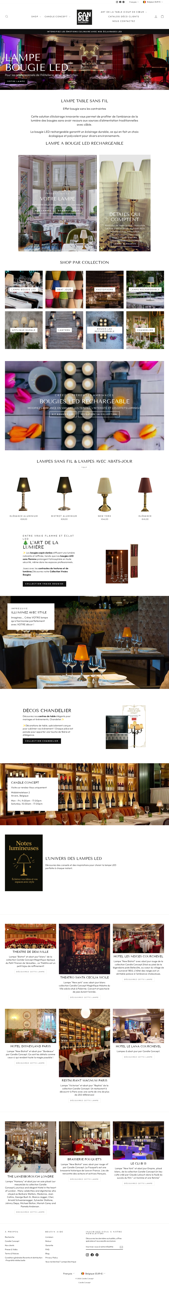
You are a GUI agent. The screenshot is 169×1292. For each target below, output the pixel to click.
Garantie (49, 1245)
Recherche (9, 1237)
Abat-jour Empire (125, 237)
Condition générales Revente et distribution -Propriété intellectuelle (23, 1258)
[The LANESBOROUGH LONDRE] (30, 1147)
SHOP (35, 16)
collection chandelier (41, 741)
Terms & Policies (12, 1253)
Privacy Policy (51, 1257)
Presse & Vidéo (11, 1249)
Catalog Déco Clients (123, 16)
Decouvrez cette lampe (30, 1212)
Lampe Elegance (125, 244)
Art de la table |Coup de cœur (123, 12)
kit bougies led (63, 414)
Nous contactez (123, 21)
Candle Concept (56, 16)
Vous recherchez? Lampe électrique (60, 1262)
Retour (48, 1241)
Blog (47, 1253)
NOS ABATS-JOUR (69, 210)
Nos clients (9, 1245)
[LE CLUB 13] (138, 1140)
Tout (84, 467)
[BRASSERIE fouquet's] (84, 1138)
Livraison (49, 1237)
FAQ (47, 1249)
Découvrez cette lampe (30, 972)
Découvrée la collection (99, 414)
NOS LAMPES (43, 210)
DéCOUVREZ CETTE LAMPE (84, 1100)
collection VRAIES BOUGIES (44, 584)
